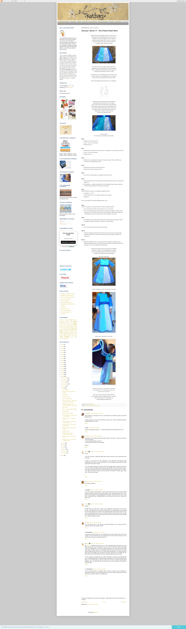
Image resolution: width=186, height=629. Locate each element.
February (64, 451)
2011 (62, 372)
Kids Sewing (70, 327)
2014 (62, 366)
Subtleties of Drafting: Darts (67, 295)
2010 (62, 374)
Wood (75, 337)
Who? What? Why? (63, 21)
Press (75, 332)
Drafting (75, 323)
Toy (76, 335)
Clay (71, 321)
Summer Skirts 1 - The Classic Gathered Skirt (69, 440)
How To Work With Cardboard (68, 297)
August (64, 385)
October (64, 381)
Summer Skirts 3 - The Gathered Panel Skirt (67, 433)
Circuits (67, 321)
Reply (86, 423)
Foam (61, 326)
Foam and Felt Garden (66, 310)
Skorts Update (65, 411)
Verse (72, 337)
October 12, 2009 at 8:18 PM (95, 481)
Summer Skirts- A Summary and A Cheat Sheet (69, 415)
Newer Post (84, 602)
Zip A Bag (65, 338)
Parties (111, 21)
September (65, 384)
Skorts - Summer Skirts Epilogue (69, 409)
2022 (62, 350)
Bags (71, 320)
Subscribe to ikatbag (68, 242)
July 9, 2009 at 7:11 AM (96, 413)
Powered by (65, 246)
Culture (70, 322)
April (63, 447)
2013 (62, 368)
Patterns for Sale (102, 21)
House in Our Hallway (66, 298)
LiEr (87, 451)
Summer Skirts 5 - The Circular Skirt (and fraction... (69, 422)
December (64, 378)
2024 (62, 346)
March (64, 449)
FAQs (79, 21)
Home (104, 602)
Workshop (61, 338)
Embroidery (69, 324)
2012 (62, 370)
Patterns (94, 405)
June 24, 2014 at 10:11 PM (99, 569)
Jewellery (64, 327)
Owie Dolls (63, 307)
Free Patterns (92, 21)
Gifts (67, 326)
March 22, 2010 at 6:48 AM (96, 489)
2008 (62, 455)
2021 (62, 352)
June (63, 443)
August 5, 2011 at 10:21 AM (97, 543)
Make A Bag (68, 329)
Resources (67, 333)
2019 (62, 356)
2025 (62, 344)
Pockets (66, 332)
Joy (87, 436)
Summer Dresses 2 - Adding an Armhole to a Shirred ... (69, 401)
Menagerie (74, 329)
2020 (62, 354)
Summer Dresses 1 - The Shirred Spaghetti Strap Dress (69, 404)
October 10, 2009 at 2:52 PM (95, 436)
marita (87, 522)
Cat (76, 319)
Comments (64, 224)
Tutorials (85, 21)
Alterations (62, 319)
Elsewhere (73, 21)
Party (71, 330)
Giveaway (71, 326)
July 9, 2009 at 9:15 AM (93, 427)
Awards (67, 319)
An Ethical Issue (65, 431)
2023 (62, 348)
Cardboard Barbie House (66, 302)
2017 (62, 360)
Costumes (62, 323)
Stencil (73, 335)
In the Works (65, 394)
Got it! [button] (178, 627)
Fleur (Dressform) (65, 300)
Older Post (123, 602)
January (64, 453)
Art (65, 319)
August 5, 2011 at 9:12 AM (98, 532)
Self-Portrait (65, 407)
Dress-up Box (63, 324)
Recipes (61, 333)
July (63, 387)
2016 (62, 362)
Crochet (67, 322)
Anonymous (88, 545)
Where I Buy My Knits (67, 398)
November (64, 380)
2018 (62, 358)
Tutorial (98, 405)
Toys (61, 337)
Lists (64, 329)
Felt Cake (63, 313)
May (63, 445)
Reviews (72, 333)
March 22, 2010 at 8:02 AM (96, 504)
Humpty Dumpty (66, 396)
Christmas (62, 321)
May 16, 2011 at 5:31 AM (95, 522)
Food (64, 326)
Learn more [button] (46, 627)
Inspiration (118, 21)
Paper (61, 330)
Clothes (86, 405)
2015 (62, 364)
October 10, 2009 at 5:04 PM (96, 451)
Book (74, 319)
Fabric (90, 405)
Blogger (96, 612)
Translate (70, 87)
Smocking (69, 335)
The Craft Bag (65, 389)
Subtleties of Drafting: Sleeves (68, 293)
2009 (62, 376)
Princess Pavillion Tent (66, 312)
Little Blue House (65, 308)
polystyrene (71, 332)
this (70, 78)
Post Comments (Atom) (93, 604)
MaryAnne (88, 413)
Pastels (75, 330)
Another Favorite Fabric (67, 413)
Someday (60, 23)
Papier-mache (67, 330)
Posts (62, 221)
